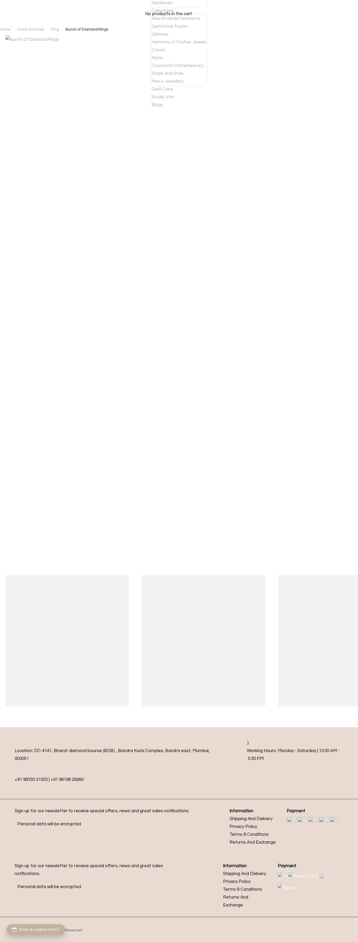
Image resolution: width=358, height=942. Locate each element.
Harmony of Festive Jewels (179, 42)
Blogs (157, 105)
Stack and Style (31, 29)
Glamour (160, 34)
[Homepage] (46, 12)
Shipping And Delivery (251, 818)
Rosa (156, 57)
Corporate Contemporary (177, 65)
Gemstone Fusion (169, 26)
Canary (158, 50)
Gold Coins (162, 89)
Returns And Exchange (253, 842)
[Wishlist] (131, 13)
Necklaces (161, 3)
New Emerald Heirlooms (175, 18)
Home (5, 29)
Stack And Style (167, 73)
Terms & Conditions (249, 834)
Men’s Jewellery (167, 81)
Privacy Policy (243, 826)
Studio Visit (163, 97)
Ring (55, 29)
